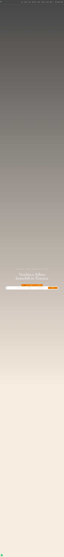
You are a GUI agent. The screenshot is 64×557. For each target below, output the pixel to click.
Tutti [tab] (24, 285)
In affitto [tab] (31, 285)
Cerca (52, 287)
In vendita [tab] (38, 285)
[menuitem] (58, 2)
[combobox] (11, 288)
